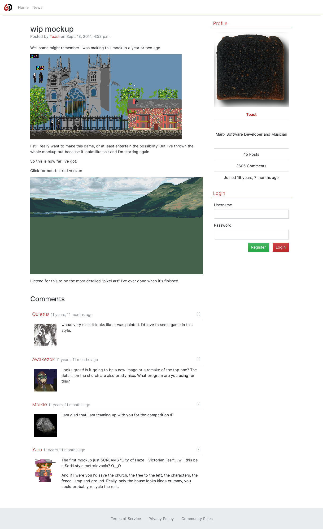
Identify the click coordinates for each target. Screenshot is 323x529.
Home (23, 7)
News (37, 7)
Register (258, 247)
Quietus (40, 314)
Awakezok (43, 359)
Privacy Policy (161, 518)
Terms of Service (126, 518)
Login (219, 193)
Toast (55, 36)
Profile (220, 23)
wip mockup (52, 29)
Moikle (39, 404)
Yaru (37, 449)
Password (222, 225)
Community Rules (197, 518)
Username (223, 204)
